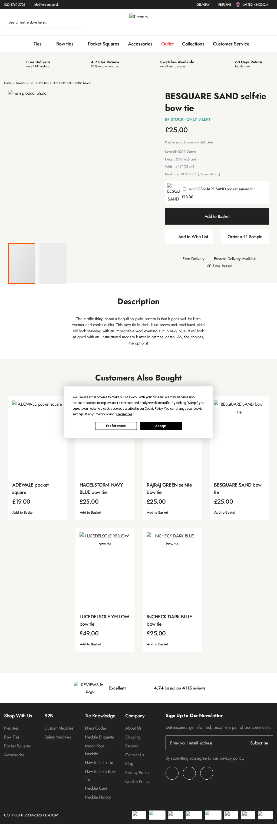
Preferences (116, 426)
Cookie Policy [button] (154, 408)
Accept (161, 426)
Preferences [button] (124, 414)
